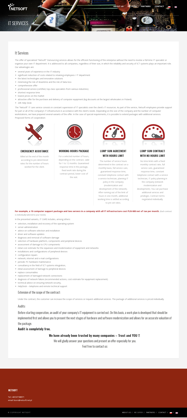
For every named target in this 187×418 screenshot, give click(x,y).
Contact (159, 6)
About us (118, 6)
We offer (132, 6)
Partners (146, 6)
